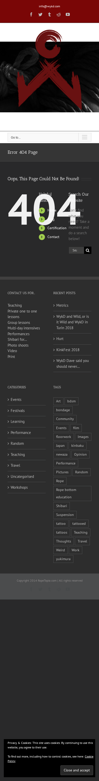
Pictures (62, 472)
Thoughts (63, 541)
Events (16, 399)
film (76, 428)
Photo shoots (18, 345)
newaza (62, 454)
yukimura (63, 559)
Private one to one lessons (22, 314)
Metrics (62, 305)
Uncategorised (22, 476)
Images (83, 436)
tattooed (79, 523)
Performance (21, 432)
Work (75, 550)
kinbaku (77, 445)
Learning (18, 421)
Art (58, 401)
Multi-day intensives (24, 328)
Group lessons (19, 322)
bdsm (71, 401)
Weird (60, 550)
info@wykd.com (49, 6)
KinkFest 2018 (67, 349)
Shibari (61, 506)
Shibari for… (17, 339)
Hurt (59, 338)
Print (11, 356)
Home (51, 210)
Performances (18, 333)
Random (17, 443)
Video (12, 350)
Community (65, 418)
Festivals (18, 410)
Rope (60, 481)
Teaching (15, 305)
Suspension (65, 514)
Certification (57, 228)
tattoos (61, 532)
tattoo (61, 523)
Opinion (80, 454)
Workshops (19, 487)
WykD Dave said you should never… (72, 363)
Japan (60, 445)
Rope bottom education (66, 493)
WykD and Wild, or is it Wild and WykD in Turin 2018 (72, 322)
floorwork (63, 436)
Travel (15, 465)
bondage (63, 410)
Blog (51, 219)
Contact (53, 237)
